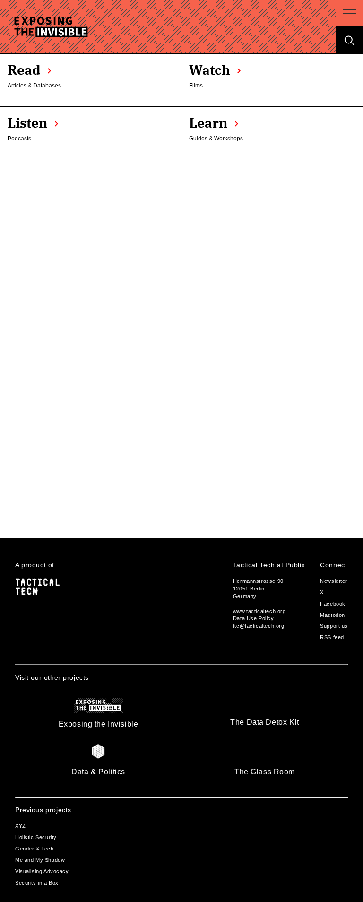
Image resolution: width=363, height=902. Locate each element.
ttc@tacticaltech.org (259, 626)
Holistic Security (36, 837)
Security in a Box (37, 882)
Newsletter (333, 581)
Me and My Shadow (40, 860)
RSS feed (332, 637)
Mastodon (332, 615)
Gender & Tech (34, 848)
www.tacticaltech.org (259, 611)
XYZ (20, 826)
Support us (334, 626)
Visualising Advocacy (42, 871)
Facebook (333, 604)
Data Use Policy (253, 618)
